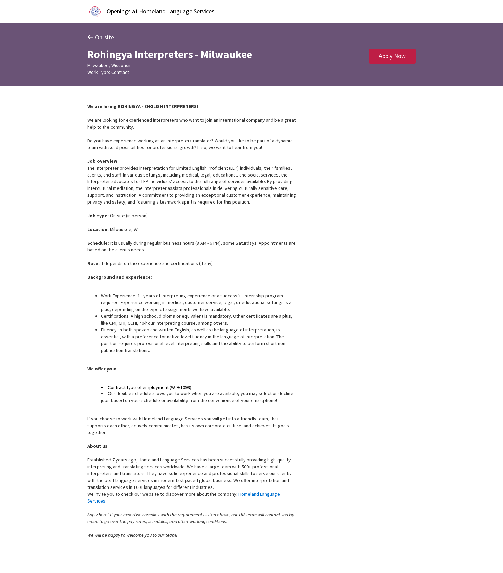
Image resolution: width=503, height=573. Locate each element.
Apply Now (392, 56)
